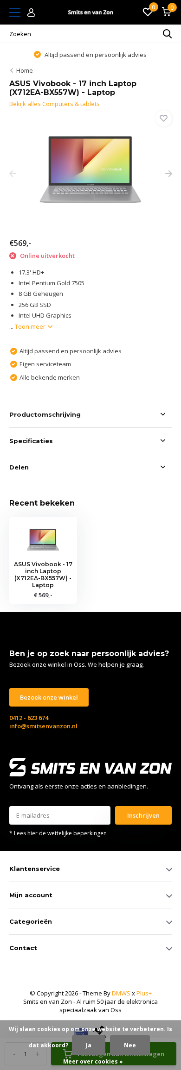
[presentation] (12, 174)
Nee (130, 1045)
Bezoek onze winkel (49, 697)
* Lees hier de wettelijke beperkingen (58, 833)
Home (24, 70)
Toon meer (31, 326)
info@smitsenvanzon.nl (43, 726)
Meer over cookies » (93, 1061)
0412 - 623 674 (28, 717)
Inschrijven (143, 815)
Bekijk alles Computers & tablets (54, 104)
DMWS (121, 993)
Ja (88, 1045)
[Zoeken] (167, 33)
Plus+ (144, 993)
